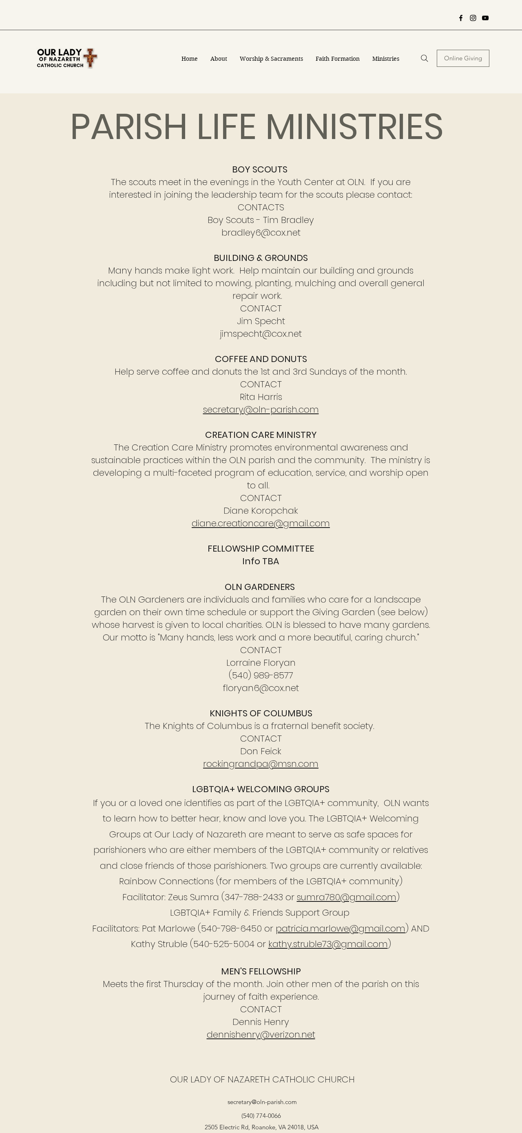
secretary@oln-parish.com (261, 409)
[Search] (424, 58)
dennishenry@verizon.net (261, 1034)
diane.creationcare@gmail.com (261, 523)
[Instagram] (473, 18)
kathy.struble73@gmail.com (328, 944)
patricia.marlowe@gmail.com (340, 928)
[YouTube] (485, 18)
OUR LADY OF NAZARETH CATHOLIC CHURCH (262, 1079)
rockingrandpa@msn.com (261, 764)
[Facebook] (461, 18)
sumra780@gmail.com (346, 897)
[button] (219, 58)
